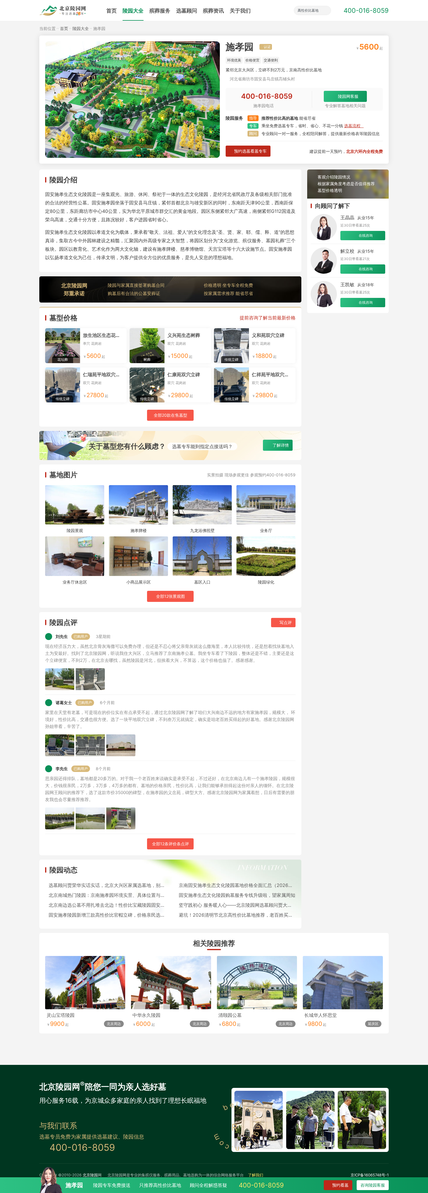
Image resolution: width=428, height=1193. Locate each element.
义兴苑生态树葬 (183, 335)
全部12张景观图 (170, 596)
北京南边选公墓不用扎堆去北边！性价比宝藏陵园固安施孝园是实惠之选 (107, 905)
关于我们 (240, 11)
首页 (111, 11)
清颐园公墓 (230, 1015)
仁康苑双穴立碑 (183, 374)
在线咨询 (366, 235)
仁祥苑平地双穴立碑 (273, 374)
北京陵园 (90, 1175)
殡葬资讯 (213, 11)
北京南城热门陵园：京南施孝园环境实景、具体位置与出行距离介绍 (107, 895)
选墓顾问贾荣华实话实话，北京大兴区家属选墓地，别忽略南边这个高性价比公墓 (107, 885)
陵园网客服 (348, 96)
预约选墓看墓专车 (250, 151)
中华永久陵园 (146, 1015)
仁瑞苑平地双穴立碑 (104, 374)
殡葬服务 (159, 11)
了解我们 (255, 1175)
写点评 (286, 622)
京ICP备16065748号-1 (370, 1175)
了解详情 (281, 445)
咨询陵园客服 (372, 1185)
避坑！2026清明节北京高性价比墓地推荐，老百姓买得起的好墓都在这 (237, 915)
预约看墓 (340, 1185)
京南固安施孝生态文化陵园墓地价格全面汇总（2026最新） (237, 885)
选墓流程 (352, 125)
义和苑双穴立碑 (268, 335)
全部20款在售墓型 (170, 415)
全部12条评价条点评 (170, 843)
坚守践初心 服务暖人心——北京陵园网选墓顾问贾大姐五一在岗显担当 (237, 905)
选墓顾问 (186, 11)
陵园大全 (133, 11)
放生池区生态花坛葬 (104, 335)
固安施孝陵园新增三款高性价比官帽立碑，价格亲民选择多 (107, 915)
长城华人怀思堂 (320, 1015)
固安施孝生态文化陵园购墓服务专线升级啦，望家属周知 (237, 895)
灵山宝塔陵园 (61, 1015)
